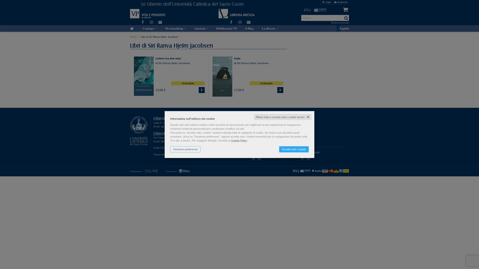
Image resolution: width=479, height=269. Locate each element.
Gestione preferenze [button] (185, 149)
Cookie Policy (239, 140)
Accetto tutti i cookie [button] (294, 149)
